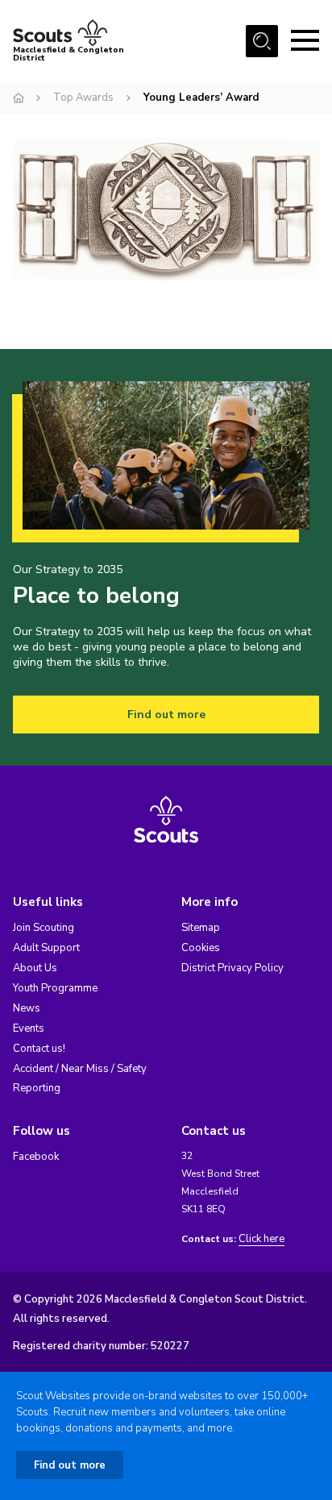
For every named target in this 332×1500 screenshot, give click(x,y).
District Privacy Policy (232, 968)
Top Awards (83, 97)
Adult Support (46, 948)
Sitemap (200, 927)
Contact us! (39, 1048)
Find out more (166, 714)
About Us (35, 968)
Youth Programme (55, 988)
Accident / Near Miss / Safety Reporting (80, 1078)
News (26, 1008)
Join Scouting (43, 927)
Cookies (200, 948)
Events (28, 1028)
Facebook (36, 1156)
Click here (261, 1239)
